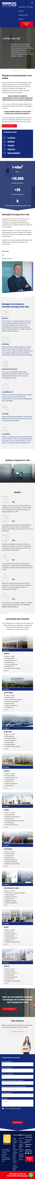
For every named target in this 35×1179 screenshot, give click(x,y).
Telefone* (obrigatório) (8, 1074)
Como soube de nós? (7, 1092)
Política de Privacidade (15, 1108)
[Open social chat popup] (30, 1174)
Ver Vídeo (6, 650)
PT (30, 3)
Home (14, 70)
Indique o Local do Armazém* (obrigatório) (13, 1080)
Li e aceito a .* (12, 1108)
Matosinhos (15, 1167)
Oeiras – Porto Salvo (15, 1147)
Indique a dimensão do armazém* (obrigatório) (14, 1086)
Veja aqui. (24, 1176)
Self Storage (29, 7)
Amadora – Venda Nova (15, 1142)
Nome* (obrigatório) (7, 1061)
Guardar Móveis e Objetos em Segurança (21, 1147)
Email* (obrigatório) (7, 1067)
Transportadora (22, 1142)
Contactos (21, 19)
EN (32, 3)
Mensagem (4, 1098)
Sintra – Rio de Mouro (14, 1157)
